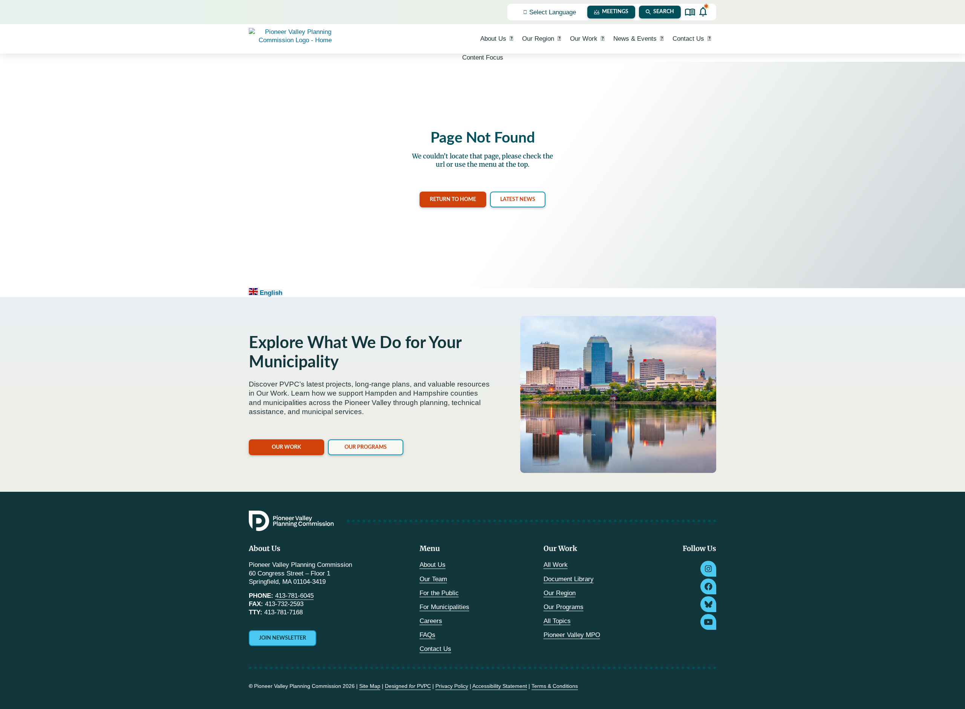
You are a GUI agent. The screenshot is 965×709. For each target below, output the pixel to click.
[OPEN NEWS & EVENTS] (662, 39)
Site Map (369, 686)
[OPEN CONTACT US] (709, 39)
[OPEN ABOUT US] (511, 39)
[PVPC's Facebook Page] (708, 586)
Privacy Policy (451, 686)
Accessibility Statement (499, 686)
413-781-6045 (294, 595)
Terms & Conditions (555, 686)
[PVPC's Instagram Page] (708, 569)
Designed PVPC (408, 686)
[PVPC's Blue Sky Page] (708, 604)
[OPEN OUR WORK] (602, 39)
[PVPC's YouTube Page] (708, 622)
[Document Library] (690, 12)
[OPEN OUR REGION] (559, 39)
